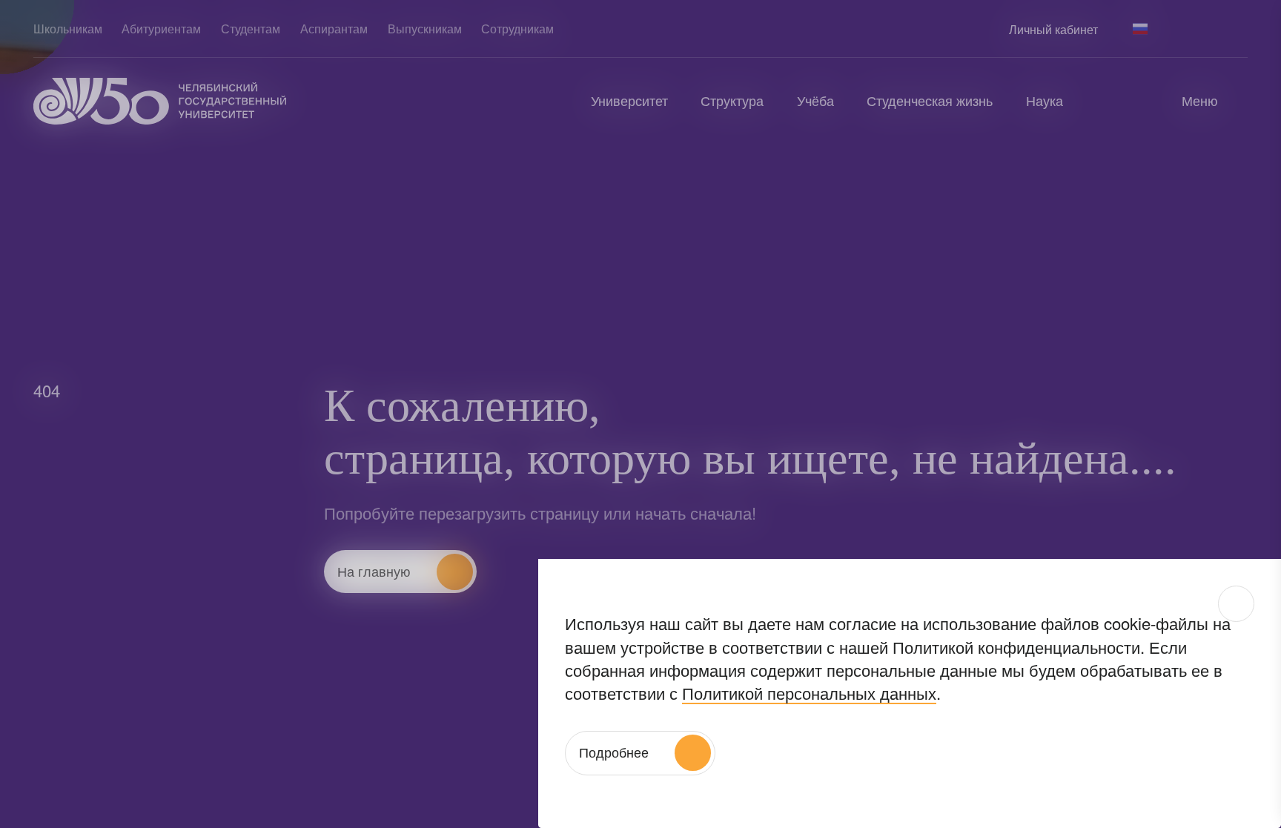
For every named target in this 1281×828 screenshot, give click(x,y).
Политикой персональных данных (809, 692)
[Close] (1236, 604)
